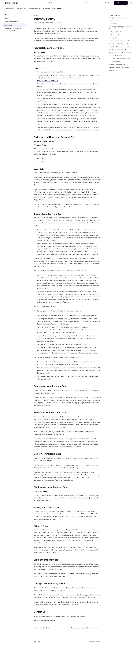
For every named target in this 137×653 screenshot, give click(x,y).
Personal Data (115, 35)
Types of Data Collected (118, 32)
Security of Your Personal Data (120, 58)
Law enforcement (116, 55)
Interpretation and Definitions (119, 18)
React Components (34, 8)
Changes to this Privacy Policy (119, 67)
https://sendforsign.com (75, 78)
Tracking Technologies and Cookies (122, 41)
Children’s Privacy (116, 61)
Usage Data (114, 38)
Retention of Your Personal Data (119, 44)
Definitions (114, 24)
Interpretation (115, 21)
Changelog (46, 8)
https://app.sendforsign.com (47, 80)
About (59, 8)
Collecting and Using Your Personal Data (121, 28)
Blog (53, 8)
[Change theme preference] (131, 2)
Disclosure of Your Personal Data (120, 53)
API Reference (21, 8)
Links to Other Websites (117, 64)
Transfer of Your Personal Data (119, 47)
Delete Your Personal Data (118, 50)
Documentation (9, 8)
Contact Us (113, 70)
